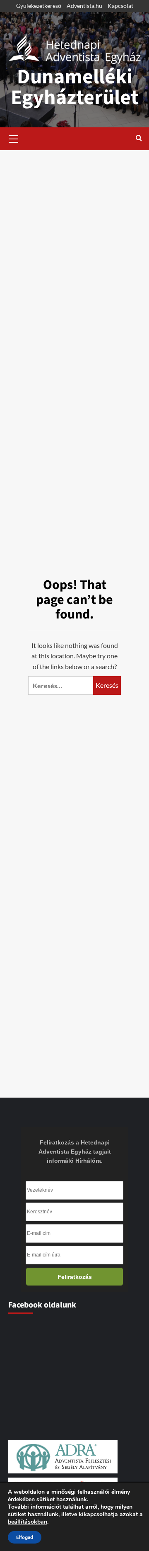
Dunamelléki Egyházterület (75, 87)
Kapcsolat (120, 5)
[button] (13, 137)
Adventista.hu (84, 5)
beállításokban (27, 1522)
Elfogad (24, 1537)
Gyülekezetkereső (38, 5)
